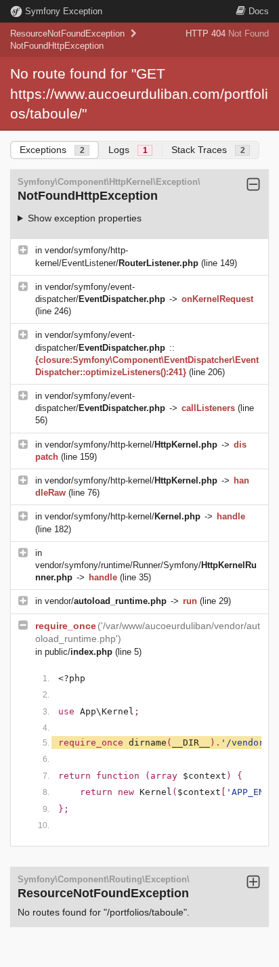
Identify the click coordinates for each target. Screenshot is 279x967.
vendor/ (106, 601)
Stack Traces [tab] (208, 149)
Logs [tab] (128, 149)
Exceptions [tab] (52, 149)
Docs (259, 11)
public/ (78, 652)
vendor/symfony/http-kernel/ (131, 444)
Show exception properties (85, 218)
